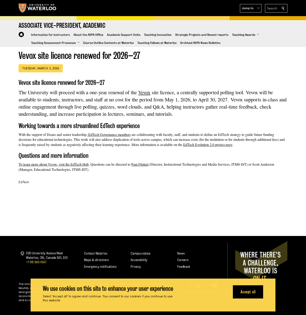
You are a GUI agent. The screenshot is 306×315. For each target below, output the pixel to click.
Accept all (248, 291)
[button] (250, 8)
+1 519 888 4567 (36, 262)
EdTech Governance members (109, 134)
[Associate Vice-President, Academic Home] (21, 34)
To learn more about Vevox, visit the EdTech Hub (54, 164)
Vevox (144, 92)
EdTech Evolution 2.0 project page (207, 144)
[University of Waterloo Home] (38, 8)
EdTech (24, 182)
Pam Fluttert (140, 164)
